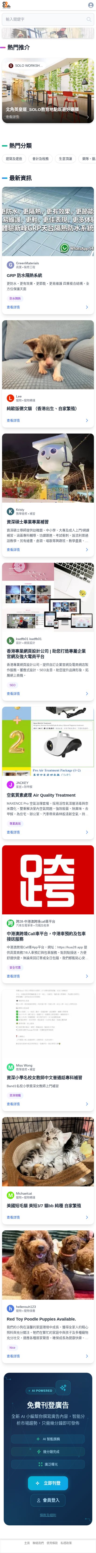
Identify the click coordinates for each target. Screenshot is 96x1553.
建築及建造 (14, 159)
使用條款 (52, 1543)
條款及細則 (48, 1515)
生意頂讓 (65, 159)
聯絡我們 (38, 1543)
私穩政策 (66, 1543)
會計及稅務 (40, 159)
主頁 (27, 1543)
